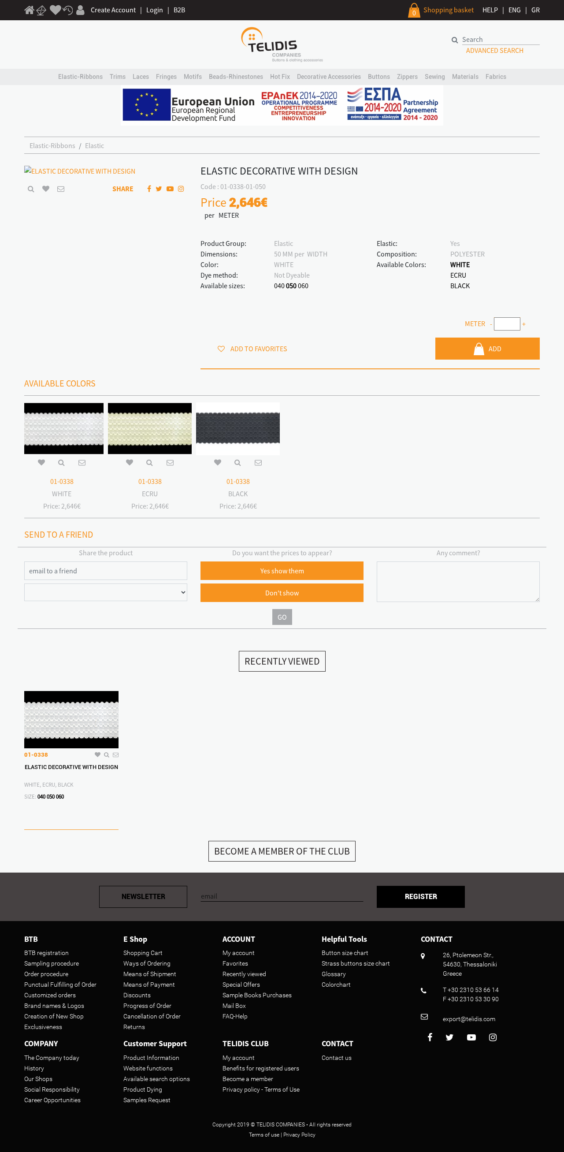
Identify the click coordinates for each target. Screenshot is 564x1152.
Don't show (282, 592)
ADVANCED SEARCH (494, 50)
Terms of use (264, 1135)
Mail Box (234, 1005)
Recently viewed (244, 973)
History (34, 1068)
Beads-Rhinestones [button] (236, 76)
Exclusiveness (43, 1026)
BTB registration (46, 952)
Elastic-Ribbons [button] (80, 76)
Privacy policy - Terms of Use (261, 1089)
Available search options (156, 1078)
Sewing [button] (435, 76)
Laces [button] (141, 76)
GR (535, 9)
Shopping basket (448, 9)
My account (239, 952)
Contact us (337, 1057)
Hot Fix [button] (280, 76)
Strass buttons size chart (356, 963)
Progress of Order (147, 1005)
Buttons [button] (379, 76)
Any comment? (458, 552)
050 (291, 285)
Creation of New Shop (54, 1016)
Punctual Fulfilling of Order (60, 984)
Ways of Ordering (147, 963)
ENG (514, 9)
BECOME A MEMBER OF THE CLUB (282, 851)
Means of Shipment (149, 973)
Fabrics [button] (496, 76)
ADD (495, 348)
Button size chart (345, 952)
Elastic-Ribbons (52, 145)
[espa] (282, 104)
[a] (55, 10)
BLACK (460, 285)
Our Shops (38, 1078)
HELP (490, 9)
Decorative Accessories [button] (329, 76)
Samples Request (147, 1100)
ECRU (458, 275)
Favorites (235, 963)
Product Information (151, 1057)
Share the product (106, 552)
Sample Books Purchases (257, 995)
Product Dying (142, 1089)
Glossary (334, 973)
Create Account (113, 9)
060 (303, 285)
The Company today (51, 1057)
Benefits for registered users (261, 1068)
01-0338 (62, 481)
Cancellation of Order (152, 1016)
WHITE (460, 264)
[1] (29, 11)
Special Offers (241, 984)
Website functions (148, 1068)
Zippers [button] (407, 76)
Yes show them (282, 570)
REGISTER (421, 896)
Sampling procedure (51, 963)
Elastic (94, 145)
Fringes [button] (166, 76)
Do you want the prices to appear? (282, 552)
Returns (134, 1026)
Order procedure (46, 973)
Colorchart (336, 984)
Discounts (137, 995)
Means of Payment (149, 984)
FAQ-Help (235, 1016)
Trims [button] (118, 76)
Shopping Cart (143, 952)
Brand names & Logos (54, 1005)
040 (279, 285)
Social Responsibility (52, 1089)
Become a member (248, 1078)
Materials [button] (465, 76)
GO (282, 617)
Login (154, 9)
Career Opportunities (52, 1100)
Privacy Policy (299, 1135)
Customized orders (50, 995)
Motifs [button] (193, 76)
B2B (179, 9)
